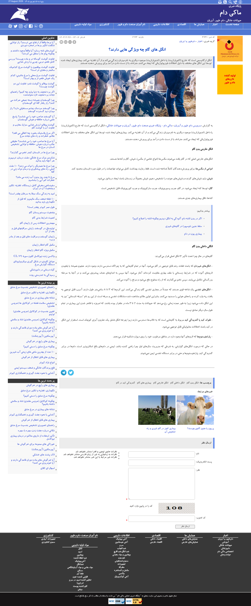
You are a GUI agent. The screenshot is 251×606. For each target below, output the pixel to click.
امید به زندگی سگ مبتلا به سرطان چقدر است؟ (32, 194)
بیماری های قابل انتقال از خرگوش (38, 357)
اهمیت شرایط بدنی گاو (43, 218)
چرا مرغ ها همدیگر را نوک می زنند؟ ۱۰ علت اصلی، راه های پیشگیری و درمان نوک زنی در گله (32, 169)
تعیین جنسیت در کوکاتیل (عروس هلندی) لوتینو (34, 313)
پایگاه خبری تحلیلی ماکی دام (128, 596)
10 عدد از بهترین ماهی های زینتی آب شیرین (32, 352)
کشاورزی (104, 24)
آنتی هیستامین (121, 542)
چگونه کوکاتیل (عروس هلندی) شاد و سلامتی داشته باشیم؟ (32, 321)
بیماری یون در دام (193, 234)
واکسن (121, 573)
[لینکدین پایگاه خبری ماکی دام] (36, 26)
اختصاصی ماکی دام (225, 551)
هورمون (121, 558)
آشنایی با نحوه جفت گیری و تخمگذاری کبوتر (32, 373)
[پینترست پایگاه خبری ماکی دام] (41, 26)
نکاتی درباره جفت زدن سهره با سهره (36, 430)
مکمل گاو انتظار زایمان (43, 245)
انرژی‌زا (80, 583)
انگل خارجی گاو (160, 383)
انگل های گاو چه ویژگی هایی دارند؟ (137, 50)
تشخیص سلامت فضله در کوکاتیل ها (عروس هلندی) (33, 305)
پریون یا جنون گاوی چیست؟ (200, 428)
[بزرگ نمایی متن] (74, 42)
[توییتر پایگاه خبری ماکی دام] (15, 26)
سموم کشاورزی (48, 542)
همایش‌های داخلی (189, 539)
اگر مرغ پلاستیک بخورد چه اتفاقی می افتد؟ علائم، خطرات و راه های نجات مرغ (33, 135)
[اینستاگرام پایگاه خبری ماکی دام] (21, 26)
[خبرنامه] (220, 2)
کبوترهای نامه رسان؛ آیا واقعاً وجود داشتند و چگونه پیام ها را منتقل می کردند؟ (33, 53)
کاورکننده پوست (80, 586)
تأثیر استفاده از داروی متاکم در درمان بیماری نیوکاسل (32, 438)
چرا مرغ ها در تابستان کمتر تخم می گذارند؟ (32, 152)
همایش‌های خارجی (190, 542)
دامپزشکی (225, 548)
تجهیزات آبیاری (48, 539)
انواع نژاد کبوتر (47, 362)
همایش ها (199, 24)
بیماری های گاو (144, 383)
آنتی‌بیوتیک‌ (80, 561)
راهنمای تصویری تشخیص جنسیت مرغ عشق (32, 287)
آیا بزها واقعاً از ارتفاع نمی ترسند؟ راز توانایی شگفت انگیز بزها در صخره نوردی (32, 44)
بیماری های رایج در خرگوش (40, 341)
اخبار (214, 24)
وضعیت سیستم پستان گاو (42, 212)
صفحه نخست (232, 24)
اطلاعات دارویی (161, 24)
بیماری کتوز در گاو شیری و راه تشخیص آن (161, 430)
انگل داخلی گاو (177, 383)
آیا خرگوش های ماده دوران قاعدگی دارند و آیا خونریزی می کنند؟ (33, 330)
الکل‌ (80, 549)
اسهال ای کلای (47, 468)
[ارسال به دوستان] (65, 42)
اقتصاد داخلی (156, 539)
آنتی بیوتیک (121, 539)
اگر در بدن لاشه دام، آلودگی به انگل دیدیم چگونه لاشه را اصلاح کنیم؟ (167, 218)
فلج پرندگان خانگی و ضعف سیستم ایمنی (34, 368)
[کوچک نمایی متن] (70, 42)
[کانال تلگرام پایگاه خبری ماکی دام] (26, 26)
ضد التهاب (121, 548)
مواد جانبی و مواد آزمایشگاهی (80, 567)
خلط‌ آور (80, 574)
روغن (80, 589)
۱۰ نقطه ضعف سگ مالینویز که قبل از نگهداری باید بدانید (36, 201)
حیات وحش (225, 555)
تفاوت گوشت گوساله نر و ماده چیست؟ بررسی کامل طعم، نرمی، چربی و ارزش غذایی (31, 61)
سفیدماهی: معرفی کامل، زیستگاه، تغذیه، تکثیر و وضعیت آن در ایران (32, 187)
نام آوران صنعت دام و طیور (131, 24)
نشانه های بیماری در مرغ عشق (39, 298)
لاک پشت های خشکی (44, 455)
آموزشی (225, 542)
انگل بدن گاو (192, 383)
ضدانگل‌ (80, 564)
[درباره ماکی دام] (241, 2)
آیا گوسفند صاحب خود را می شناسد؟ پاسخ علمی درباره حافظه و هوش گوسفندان (33, 118)
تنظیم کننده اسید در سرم (80, 580)
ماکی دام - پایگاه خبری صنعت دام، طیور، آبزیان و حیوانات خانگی (139, 126)
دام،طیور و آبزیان (187, 41)
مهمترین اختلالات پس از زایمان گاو (37, 223)
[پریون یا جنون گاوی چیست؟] (195, 411)
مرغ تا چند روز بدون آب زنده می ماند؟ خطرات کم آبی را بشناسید (35, 179)
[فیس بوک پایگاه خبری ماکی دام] (31, 26)
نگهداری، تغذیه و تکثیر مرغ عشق (38, 292)
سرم (121, 545)
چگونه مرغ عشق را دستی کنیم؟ (39, 347)
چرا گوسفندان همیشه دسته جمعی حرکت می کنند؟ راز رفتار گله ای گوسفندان (32, 102)
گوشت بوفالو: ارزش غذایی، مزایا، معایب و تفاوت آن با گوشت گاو (34, 127)
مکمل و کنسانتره (121, 570)
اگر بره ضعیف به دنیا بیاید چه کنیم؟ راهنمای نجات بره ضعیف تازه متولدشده (32, 94)
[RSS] (225, 2)
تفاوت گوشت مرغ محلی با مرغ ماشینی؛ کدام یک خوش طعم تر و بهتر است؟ (33, 77)
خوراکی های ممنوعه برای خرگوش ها (36, 444)
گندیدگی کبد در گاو (125, 383)
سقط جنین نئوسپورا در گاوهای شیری (183, 226)
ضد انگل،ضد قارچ (121, 551)
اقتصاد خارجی (156, 542)
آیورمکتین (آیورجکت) (43, 336)
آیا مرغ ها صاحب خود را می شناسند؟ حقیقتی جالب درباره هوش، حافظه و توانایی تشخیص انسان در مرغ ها (32, 144)
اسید (80, 552)
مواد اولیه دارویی (82, 24)
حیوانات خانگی (225, 545)
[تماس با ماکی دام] (235, 2)
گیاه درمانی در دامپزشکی (42, 270)
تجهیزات (121, 564)
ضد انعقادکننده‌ (80, 558)
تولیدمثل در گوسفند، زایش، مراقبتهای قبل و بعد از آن (33, 230)
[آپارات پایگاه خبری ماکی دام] (10, 26)
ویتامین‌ (80, 555)
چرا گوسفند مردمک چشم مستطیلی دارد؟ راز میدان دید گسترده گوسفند (32, 110)
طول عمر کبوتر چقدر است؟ (41, 207)
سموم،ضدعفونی (121, 561)
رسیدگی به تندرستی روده (42, 275)
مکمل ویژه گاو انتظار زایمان (41, 250)
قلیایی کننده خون (80, 577)
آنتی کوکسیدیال (121, 577)
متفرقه (121, 567)
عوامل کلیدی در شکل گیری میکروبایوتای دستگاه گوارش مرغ (34, 263)
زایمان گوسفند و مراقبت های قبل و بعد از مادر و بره (32, 238)
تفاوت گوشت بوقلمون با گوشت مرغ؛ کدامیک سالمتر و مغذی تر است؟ (32, 69)
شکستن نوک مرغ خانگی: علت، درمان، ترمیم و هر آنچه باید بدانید (31, 160)
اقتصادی (181, 24)
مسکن (80, 571)
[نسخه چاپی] (61, 42)
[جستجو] (230, 2)
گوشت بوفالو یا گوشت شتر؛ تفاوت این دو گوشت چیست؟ (34, 85)
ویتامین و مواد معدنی (121, 555)
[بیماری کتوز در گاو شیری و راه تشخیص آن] (157, 411)
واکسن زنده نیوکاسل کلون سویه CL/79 (34, 256)
